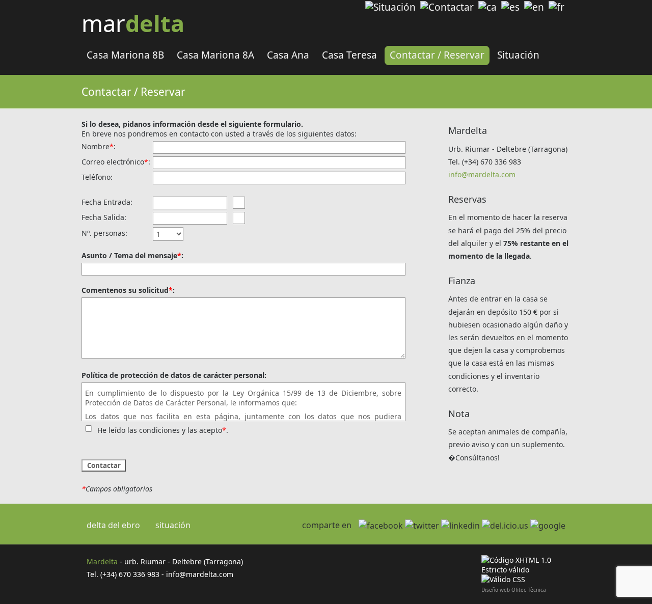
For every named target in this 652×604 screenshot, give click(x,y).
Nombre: (99, 146)
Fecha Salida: (104, 217)
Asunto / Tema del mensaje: (132, 255)
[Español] (510, 7)
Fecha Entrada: (107, 202)
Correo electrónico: (116, 162)
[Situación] (390, 7)
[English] (534, 7)
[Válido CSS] (503, 579)
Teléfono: (97, 177)
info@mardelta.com (481, 174)
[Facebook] (381, 525)
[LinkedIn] (460, 525)
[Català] (487, 7)
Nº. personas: (104, 233)
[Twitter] (422, 525)
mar (133, 23)
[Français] (556, 7)
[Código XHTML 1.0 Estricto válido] (528, 569)
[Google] (547, 525)
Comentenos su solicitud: (128, 290)
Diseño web (495, 589)
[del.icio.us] (505, 525)
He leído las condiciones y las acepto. (162, 430)
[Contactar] (447, 7)
